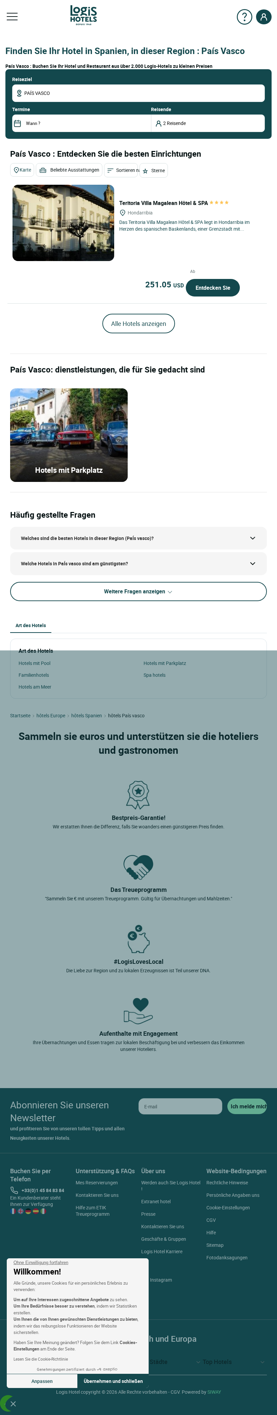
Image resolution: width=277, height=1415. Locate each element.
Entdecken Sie (213, 287)
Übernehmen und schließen (113, 1381)
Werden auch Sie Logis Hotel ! (170, 1185)
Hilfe (211, 1232)
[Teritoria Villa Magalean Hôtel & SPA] (63, 223)
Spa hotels (155, 675)
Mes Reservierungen (97, 1182)
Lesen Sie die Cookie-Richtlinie (41, 1359)
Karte (25, 169)
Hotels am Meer (35, 687)
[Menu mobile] (12, 17)
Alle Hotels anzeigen (138, 323)
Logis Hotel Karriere (161, 1251)
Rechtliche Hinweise (227, 1182)
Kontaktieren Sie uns (97, 1195)
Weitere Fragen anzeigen (135, 591)
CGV (211, 1220)
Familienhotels (34, 675)
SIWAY (214, 1392)
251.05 (164, 284)
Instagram (161, 1280)
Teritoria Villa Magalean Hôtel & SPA (164, 203)
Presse (148, 1214)
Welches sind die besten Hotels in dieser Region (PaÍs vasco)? (87, 538)
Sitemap (215, 1245)
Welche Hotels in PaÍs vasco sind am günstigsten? (74, 563)
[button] (13, 1403)
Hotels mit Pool (34, 663)
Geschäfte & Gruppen (163, 1239)
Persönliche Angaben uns (232, 1195)
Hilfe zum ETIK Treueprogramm (92, 1210)
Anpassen (42, 1381)
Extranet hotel (156, 1201)
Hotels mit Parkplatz (165, 663)
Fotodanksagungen (227, 1257)
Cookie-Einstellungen (228, 1207)
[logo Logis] (84, 14)
